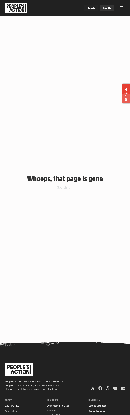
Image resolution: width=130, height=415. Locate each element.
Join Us (107, 8)
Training (51, 410)
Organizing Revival (58, 405)
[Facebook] (100, 388)
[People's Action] (19, 369)
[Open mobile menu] (121, 7)
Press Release (96, 411)
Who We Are (12, 406)
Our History (11, 411)
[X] (93, 388)
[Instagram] (107, 388)
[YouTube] (115, 388)
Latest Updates (97, 405)
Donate (91, 8)
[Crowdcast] (123, 388)
